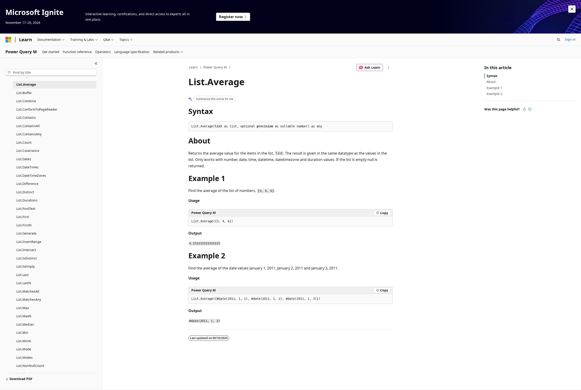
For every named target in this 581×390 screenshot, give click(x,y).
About (491, 82)
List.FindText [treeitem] (25, 208)
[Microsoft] (8, 40)
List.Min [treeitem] (22, 332)
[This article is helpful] (524, 109)
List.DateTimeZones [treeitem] (31, 175)
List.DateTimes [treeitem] (27, 167)
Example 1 (494, 88)
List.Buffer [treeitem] (24, 93)
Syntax (492, 76)
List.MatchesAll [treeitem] (27, 291)
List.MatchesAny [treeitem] (28, 299)
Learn (193, 67)
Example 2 (494, 94)
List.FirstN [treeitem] (24, 225)
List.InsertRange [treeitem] (28, 242)
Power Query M (215, 67)
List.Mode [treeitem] (23, 349)
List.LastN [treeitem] (23, 283)
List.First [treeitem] (22, 217)
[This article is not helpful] (529, 109)
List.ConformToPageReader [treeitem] (36, 109)
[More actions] (389, 67)
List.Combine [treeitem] (26, 101)
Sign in (570, 39)
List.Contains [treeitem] (26, 117)
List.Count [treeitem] (24, 142)
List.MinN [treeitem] (23, 341)
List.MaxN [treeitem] (23, 316)
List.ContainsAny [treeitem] (29, 134)
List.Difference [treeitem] (27, 184)
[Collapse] (96, 63)
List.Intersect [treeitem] (26, 250)
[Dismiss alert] (572, 9)
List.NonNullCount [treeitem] (30, 365)
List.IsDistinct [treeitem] (26, 258)
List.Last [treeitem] (22, 275)
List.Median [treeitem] (25, 324)
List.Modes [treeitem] (24, 357)
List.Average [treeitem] (26, 84)
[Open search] (558, 40)
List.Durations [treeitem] (26, 200)
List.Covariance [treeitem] (27, 150)
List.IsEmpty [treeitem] (25, 266)
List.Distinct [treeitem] (25, 192)
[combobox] (50, 72)
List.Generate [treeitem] (26, 233)
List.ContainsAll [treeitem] (28, 126)
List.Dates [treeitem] (23, 159)
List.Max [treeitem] (22, 308)
